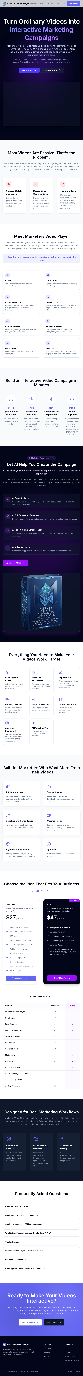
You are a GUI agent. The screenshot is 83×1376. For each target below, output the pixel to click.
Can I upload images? (14, 1242)
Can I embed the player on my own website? (24, 1251)
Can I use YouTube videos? (16, 1206)
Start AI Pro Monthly (62, 978)
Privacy (70, 1371)
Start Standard (28, 1322)
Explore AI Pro (51, 70)
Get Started (73, 3)
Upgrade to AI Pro (13, 563)
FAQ (58, 3)
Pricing (50, 3)
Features (33, 3)
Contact (68, 1352)
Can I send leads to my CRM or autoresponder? (25, 1224)
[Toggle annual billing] (37, 891)
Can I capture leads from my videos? (20, 1215)
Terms (78, 1371)
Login (63, 3)
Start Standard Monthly (21, 978)
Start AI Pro (52, 1322)
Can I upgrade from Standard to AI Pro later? (24, 1268)
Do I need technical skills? (16, 1260)
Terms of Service (72, 1360)
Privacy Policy (71, 1356)
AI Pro (42, 3)
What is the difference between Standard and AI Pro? (28, 1233)
